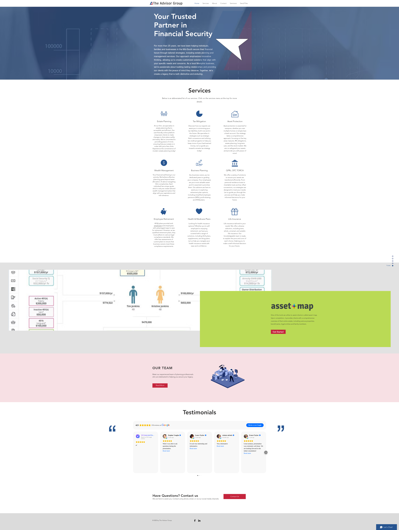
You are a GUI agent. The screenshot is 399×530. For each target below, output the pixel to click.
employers (158, 226)
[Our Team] (228, 377)
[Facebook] (194, 520)
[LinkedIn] (199, 520)
